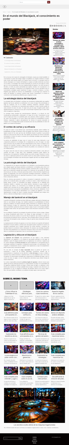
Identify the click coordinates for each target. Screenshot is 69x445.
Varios (34, 443)
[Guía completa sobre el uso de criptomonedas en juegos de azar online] (27, 370)
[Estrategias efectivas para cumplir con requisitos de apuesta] (59, 113)
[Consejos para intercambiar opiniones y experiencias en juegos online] (42, 370)
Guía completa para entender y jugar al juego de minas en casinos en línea (11, 380)
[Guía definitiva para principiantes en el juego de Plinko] (27, 328)
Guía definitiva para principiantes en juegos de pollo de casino (11, 316)
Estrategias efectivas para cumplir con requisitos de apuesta (58, 121)
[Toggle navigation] (4, 7)
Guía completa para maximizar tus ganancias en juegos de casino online (59, 145)
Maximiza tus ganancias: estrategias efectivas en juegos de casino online (58, 70)
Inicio (4, 12)
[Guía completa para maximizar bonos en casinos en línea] (58, 328)
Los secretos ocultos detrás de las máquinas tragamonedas (34, 425)
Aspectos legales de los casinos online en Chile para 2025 (58, 295)
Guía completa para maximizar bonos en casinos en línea (58, 336)
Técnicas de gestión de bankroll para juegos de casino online (42, 337)
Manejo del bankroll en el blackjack (13, 69)
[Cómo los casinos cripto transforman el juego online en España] (42, 285)
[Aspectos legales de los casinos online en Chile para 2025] (58, 285)
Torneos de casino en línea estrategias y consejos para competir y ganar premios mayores (59, 44)
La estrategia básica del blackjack (12, 60)
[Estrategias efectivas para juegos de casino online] (27, 285)
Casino (9, 12)
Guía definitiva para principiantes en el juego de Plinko (26, 336)
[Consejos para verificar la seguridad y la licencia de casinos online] (27, 306)
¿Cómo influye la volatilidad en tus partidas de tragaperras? (11, 295)
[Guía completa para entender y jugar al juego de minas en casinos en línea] (11, 370)
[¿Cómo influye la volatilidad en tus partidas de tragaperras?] (11, 285)
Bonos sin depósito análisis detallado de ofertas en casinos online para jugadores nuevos (59, 95)
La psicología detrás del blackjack (12, 66)
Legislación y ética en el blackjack (12, 72)
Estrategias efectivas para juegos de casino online (27, 295)
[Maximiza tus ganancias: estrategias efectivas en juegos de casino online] (59, 60)
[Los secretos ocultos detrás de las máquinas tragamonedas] (34, 405)
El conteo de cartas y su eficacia (12, 63)
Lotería (34, 437)
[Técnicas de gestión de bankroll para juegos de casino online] (42, 328)
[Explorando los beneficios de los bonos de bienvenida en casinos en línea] (11, 328)
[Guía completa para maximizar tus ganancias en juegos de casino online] (59, 137)
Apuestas (34, 441)
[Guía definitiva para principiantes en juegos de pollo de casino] (11, 306)
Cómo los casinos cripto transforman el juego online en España (42, 295)
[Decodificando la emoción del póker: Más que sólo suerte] (58, 370)
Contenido (9, 57)
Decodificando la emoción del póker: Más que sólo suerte (58, 380)
